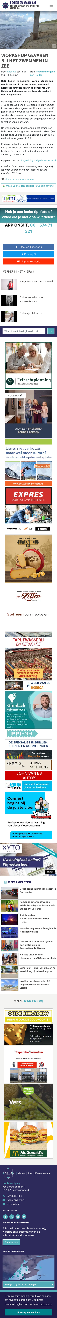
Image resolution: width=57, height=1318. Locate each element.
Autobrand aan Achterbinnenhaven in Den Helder (35, 918)
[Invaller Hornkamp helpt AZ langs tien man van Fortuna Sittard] (10, 985)
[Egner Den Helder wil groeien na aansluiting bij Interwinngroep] (10, 972)
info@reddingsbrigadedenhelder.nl (37, 160)
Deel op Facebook (31, 247)
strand (8, 179)
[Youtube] (18, 1216)
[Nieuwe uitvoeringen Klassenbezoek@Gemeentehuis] (10, 959)
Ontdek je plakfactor (31, 313)
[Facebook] (6, 1216)
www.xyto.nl (13, 1204)
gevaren (29, 179)
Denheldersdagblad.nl (23, 2)
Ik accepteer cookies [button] (28, 1312)
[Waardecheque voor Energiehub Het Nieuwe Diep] (10, 932)
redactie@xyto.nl (15, 1200)
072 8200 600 (14, 1196)
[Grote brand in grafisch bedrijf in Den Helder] (10, 893)
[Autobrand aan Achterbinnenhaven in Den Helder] (10, 919)
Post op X (30, 254)
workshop (18, 179)
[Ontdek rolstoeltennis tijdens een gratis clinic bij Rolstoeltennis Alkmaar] (10, 945)
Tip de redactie (31, 261)
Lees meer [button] (46, 1304)
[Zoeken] (50, 331)
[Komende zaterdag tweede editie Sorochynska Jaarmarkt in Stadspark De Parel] (10, 906)
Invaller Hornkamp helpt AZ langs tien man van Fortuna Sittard (35, 984)
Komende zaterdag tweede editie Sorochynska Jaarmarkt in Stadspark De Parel (37, 905)
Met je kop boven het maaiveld (36, 281)
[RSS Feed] (24, 1216)
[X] (12, 1216)
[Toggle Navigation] (51, 5)
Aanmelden (11, 1242)
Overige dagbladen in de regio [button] (20, 1284)
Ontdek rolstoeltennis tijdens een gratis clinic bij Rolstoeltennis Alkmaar (36, 945)
